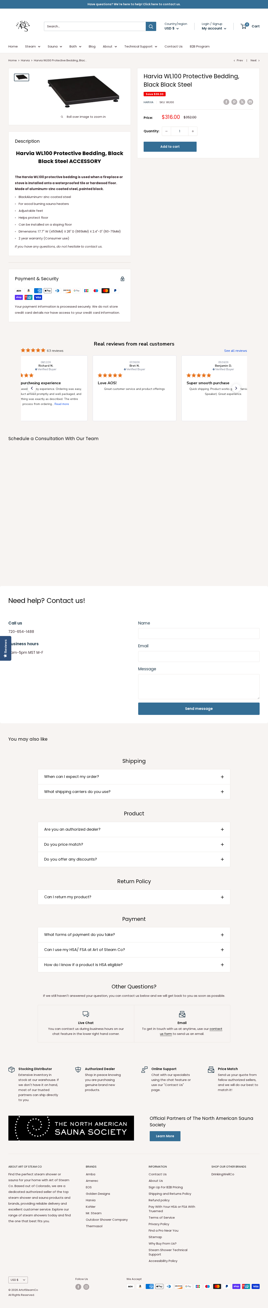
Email (143, 646)
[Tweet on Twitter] (242, 102)
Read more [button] (61, 404)
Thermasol (94, 1226)
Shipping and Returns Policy (170, 1193)
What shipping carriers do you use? (77, 791)
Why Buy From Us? (163, 1243)
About (107, 46)
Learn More (165, 1136)
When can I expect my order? (71, 776)
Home (13, 46)
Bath (73, 46)
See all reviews (235, 350)
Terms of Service (162, 1217)
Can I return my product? (67, 896)
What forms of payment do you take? (79, 934)
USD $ (14, 1280)
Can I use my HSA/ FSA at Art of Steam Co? (84, 949)
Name (144, 623)
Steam (30, 46)
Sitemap (155, 1237)
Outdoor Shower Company (107, 1219)
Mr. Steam (94, 1213)
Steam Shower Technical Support (168, 1252)
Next (253, 60)
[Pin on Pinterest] (234, 102)
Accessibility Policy (163, 1261)
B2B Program (200, 46)
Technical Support (138, 46)
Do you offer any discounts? (70, 859)
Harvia (25, 60)
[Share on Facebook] (226, 102)
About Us (156, 1180)
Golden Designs (98, 1193)
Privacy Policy (159, 1224)
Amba (90, 1174)
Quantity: (151, 131)
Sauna (53, 46)
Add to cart (170, 146)
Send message (199, 708)
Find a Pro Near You (163, 1230)
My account (212, 28)
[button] (32, 388)
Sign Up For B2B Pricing (166, 1187)
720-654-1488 (21, 631)
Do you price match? (63, 844)
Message (147, 669)
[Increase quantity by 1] (192, 131)
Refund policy (159, 1200)
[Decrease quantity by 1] (166, 131)
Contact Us (174, 46)
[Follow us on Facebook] (78, 1287)
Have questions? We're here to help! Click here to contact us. (134, 4)
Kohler (90, 1206)
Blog (92, 46)
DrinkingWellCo (222, 1174)
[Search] (151, 26)
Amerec (92, 1180)
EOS (89, 1187)
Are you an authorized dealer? (72, 829)
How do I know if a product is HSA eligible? (83, 964)
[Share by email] (250, 102)
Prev (240, 60)
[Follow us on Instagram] (86, 1287)
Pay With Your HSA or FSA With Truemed (172, 1208)
